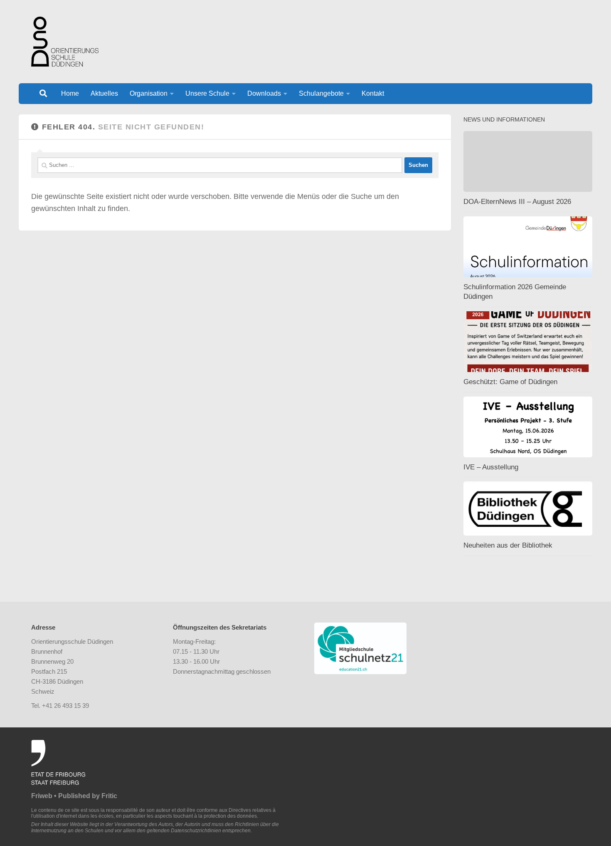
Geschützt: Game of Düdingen (510, 382)
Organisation (149, 93)
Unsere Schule (207, 93)
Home (70, 93)
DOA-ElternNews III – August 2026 (517, 202)
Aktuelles (104, 93)
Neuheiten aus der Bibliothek (507, 545)
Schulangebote (321, 93)
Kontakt (373, 93)
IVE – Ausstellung (490, 467)
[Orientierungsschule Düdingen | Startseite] (65, 42)
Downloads (264, 93)
